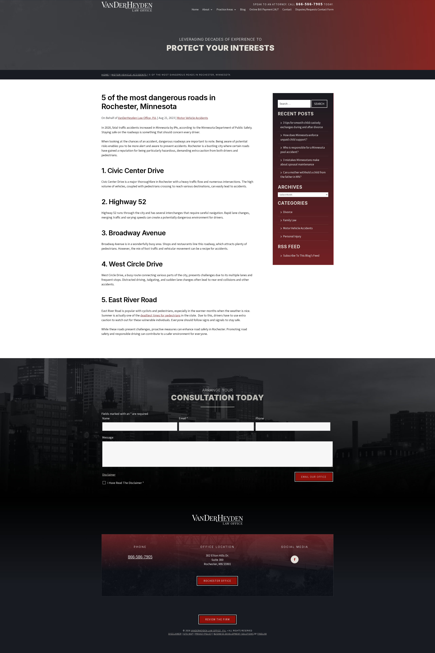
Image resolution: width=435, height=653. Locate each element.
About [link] (205, 9)
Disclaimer (109, 475)
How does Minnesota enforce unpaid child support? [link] (299, 137)
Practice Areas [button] (224, 9)
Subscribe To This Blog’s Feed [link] (301, 255)
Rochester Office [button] (217, 580)
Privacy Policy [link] (203, 633)
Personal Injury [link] (292, 236)
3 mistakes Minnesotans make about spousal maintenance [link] (299, 162)
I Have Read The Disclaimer (125, 483)
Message (107, 437)
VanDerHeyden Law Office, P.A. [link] (137, 118)
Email (183, 418)
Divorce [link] (287, 212)
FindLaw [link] (262, 633)
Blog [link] (243, 9)
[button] (295, 559)
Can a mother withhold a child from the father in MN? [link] (303, 174)
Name (106, 418)
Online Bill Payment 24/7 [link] (264, 9)
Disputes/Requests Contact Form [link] (314, 9)
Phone (260, 418)
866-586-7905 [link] (309, 4)
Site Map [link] (188, 633)
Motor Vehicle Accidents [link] (192, 118)
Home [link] (195, 9)
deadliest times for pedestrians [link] (160, 315)
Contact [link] (287, 9)
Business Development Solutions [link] (234, 633)
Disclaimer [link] (174, 633)
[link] (126, 7)
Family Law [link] (289, 220)
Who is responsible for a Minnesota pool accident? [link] (302, 150)
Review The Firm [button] (217, 619)
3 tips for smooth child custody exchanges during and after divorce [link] (301, 125)
